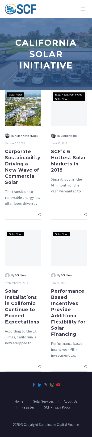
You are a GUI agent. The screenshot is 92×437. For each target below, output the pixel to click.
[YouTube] (58, 385)
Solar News (15, 94)
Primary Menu (83, 9)
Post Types (75, 94)
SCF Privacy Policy (57, 407)
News (65, 94)
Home (19, 401)
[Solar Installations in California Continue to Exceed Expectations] (23, 248)
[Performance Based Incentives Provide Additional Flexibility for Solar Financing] (69, 248)
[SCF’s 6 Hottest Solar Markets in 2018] (69, 108)
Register (27, 407)
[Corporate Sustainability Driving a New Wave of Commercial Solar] (23, 108)
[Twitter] (46, 385)
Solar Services (43, 401)
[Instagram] (52, 385)
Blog (57, 94)
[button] (39, 214)
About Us (70, 401)
